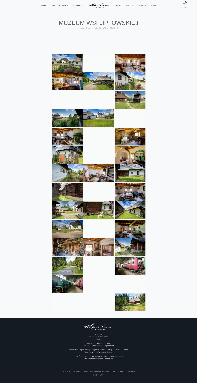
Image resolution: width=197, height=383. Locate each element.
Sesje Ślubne (79, 356)
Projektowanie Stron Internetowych (98, 359)
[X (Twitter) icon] (96, 375)
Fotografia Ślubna (98, 350)
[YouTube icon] (98, 375)
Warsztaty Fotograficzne (79, 350)
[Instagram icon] (101, 375)
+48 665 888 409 (103, 343)
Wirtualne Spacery (106, 352)
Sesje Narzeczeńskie (95, 356)
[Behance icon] (103, 375)
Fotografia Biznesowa (114, 356)
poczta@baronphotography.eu (101, 346)
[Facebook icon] (94, 375)
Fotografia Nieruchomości (117, 350)
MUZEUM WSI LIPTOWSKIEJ (107, 28)
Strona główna (84, 28)
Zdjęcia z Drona (90, 352)
